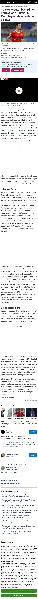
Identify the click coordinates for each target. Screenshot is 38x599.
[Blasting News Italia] (11, 2)
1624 (35, 548)
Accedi (35, 2)
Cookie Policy (14, 587)
